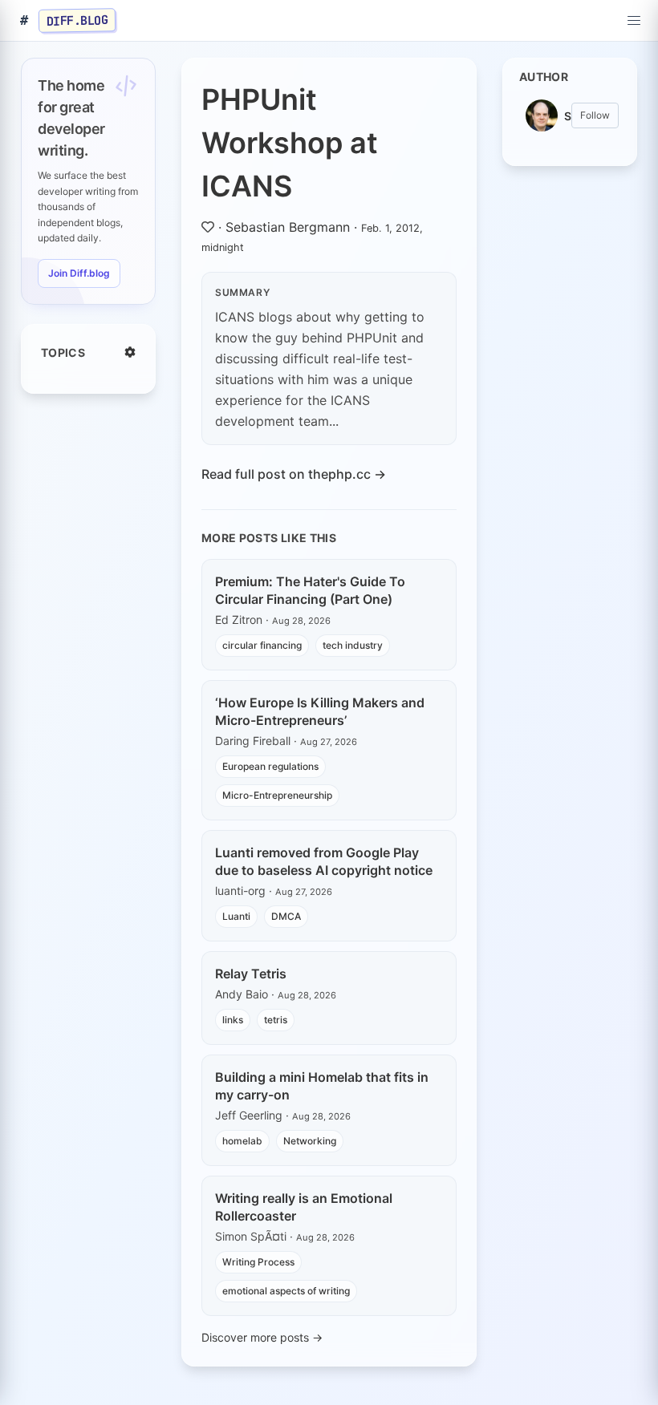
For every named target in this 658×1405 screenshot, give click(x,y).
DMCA (286, 916)
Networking (309, 1141)
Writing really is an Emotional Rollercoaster (303, 1207)
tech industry (353, 645)
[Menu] (633, 20)
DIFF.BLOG (77, 20)
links (232, 1020)
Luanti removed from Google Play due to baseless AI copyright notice (324, 861)
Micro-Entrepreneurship (277, 795)
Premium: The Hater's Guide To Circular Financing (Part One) (310, 590)
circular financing (262, 645)
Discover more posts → (262, 1337)
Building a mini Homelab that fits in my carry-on (322, 1086)
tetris (275, 1020)
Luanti (236, 916)
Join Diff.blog (79, 273)
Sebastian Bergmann (287, 227)
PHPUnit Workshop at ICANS (289, 143)
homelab (242, 1141)
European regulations (270, 766)
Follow (595, 115)
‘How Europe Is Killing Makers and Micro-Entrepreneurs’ (319, 711)
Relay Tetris (250, 974)
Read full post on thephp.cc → (293, 474)
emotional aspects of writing (286, 1291)
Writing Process (258, 1262)
